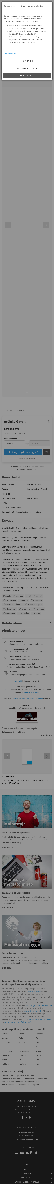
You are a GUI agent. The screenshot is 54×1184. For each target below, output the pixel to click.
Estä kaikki (27, 61)
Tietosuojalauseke (11, 53)
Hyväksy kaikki (27, 75)
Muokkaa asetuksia (27, 68)
